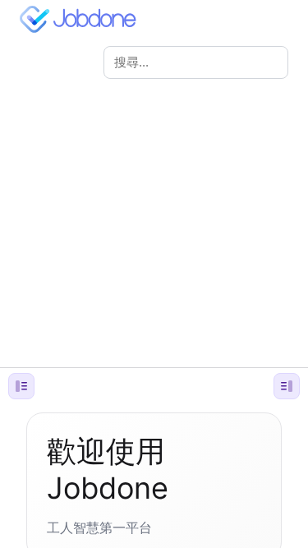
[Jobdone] (81, 19)
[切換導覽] (21, 386)
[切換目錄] (287, 386)
